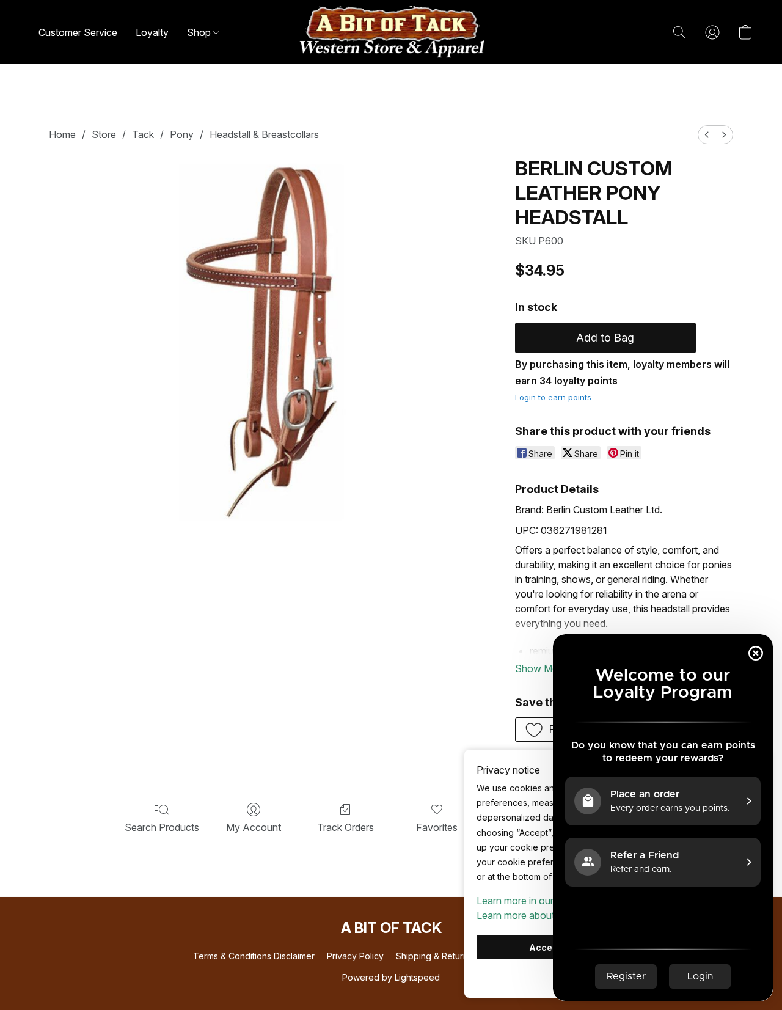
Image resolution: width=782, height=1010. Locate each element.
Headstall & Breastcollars (264, 134)
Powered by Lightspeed (391, 977)
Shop (200, 32)
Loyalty (152, 32)
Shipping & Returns (434, 956)
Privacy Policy (355, 956)
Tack (143, 134)
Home (62, 134)
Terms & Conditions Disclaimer (254, 956)
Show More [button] (541, 668)
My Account (253, 827)
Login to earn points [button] (553, 397)
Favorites (437, 827)
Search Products (162, 827)
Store (104, 134)
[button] (391, 32)
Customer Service (77, 32)
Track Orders (345, 827)
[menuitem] (706, 135)
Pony (182, 134)
